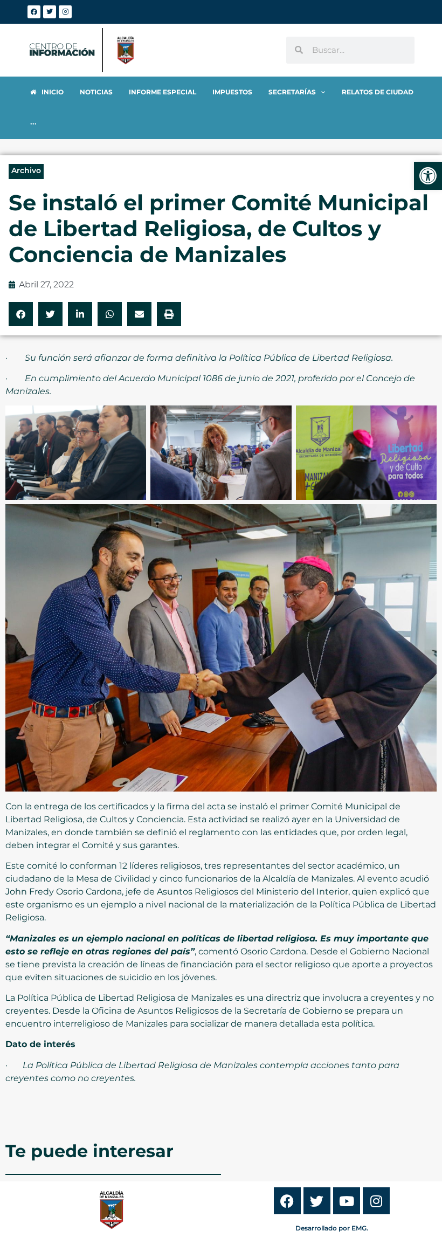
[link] (428, 176)
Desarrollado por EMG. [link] (331, 1228)
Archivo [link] (26, 170)
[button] (21, 314)
